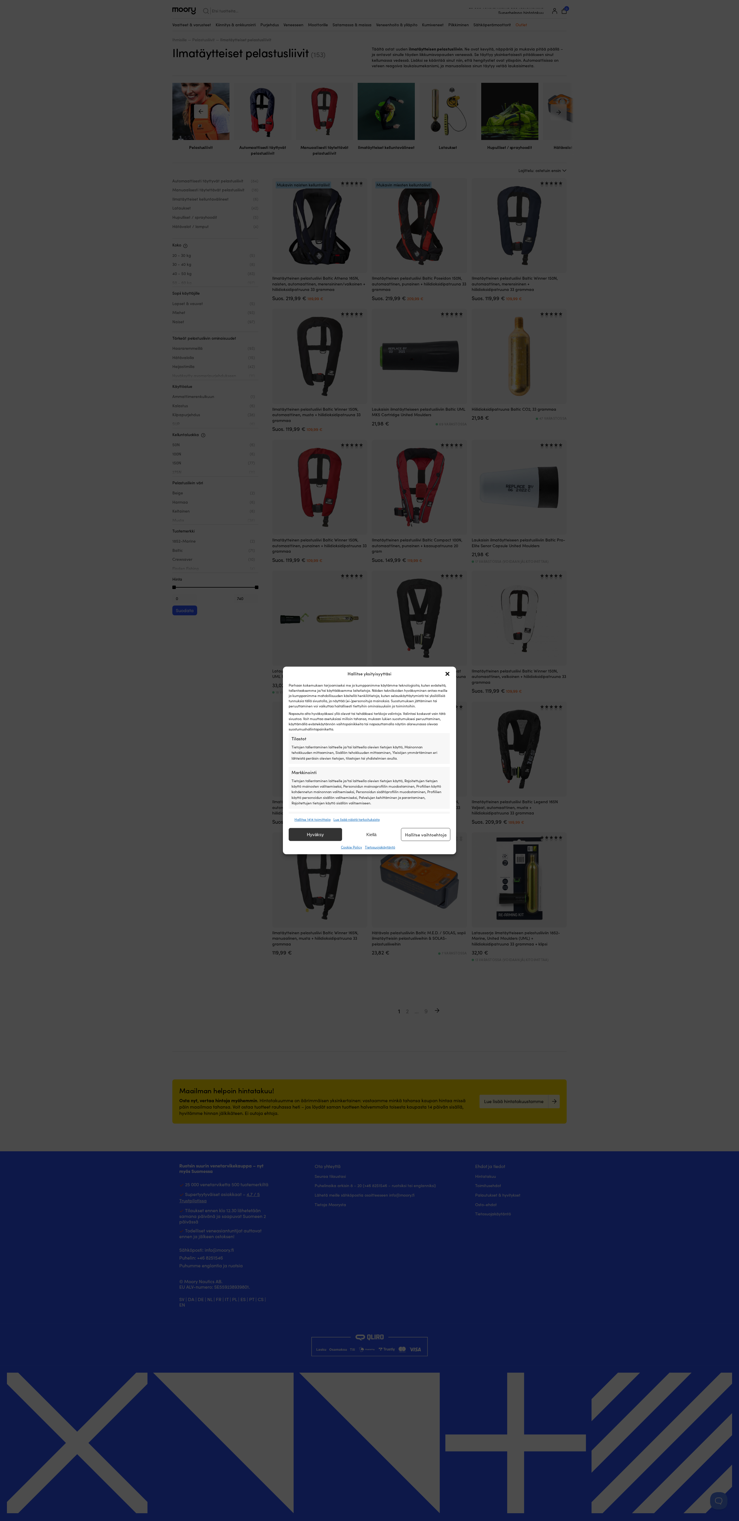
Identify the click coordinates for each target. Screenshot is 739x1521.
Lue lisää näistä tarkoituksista (356, 819)
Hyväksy (315, 834)
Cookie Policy (351, 847)
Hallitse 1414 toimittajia (312, 819)
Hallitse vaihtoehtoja (426, 835)
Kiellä (371, 834)
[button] (447, 674)
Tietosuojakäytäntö (380, 847)
